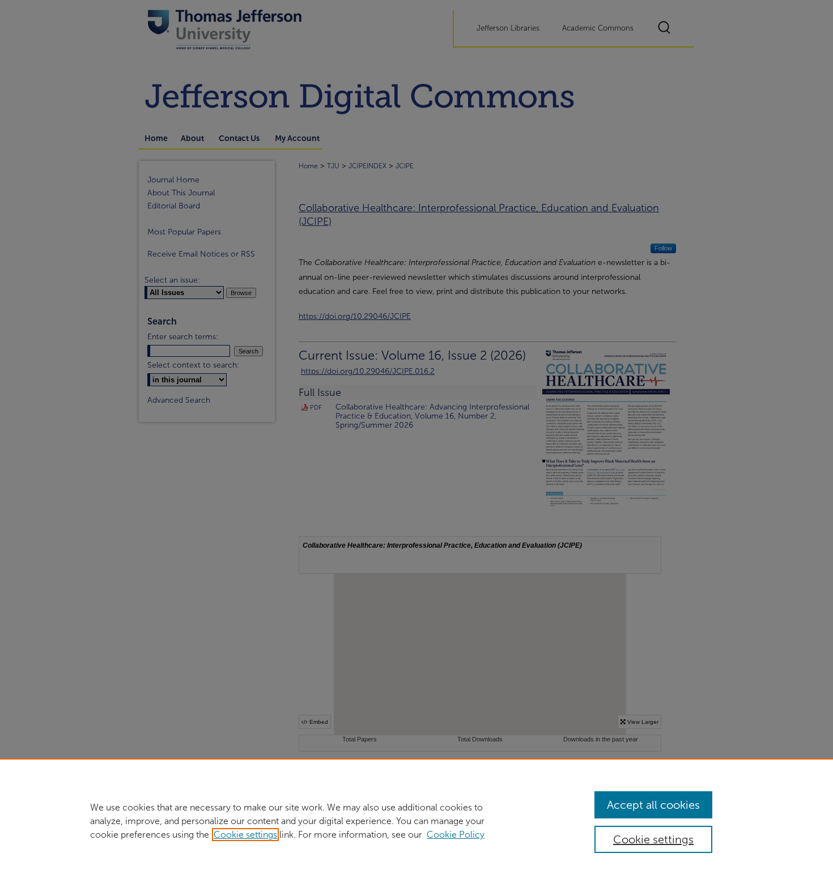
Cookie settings (245, 834)
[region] (416, 820)
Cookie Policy (455, 834)
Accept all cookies (653, 805)
